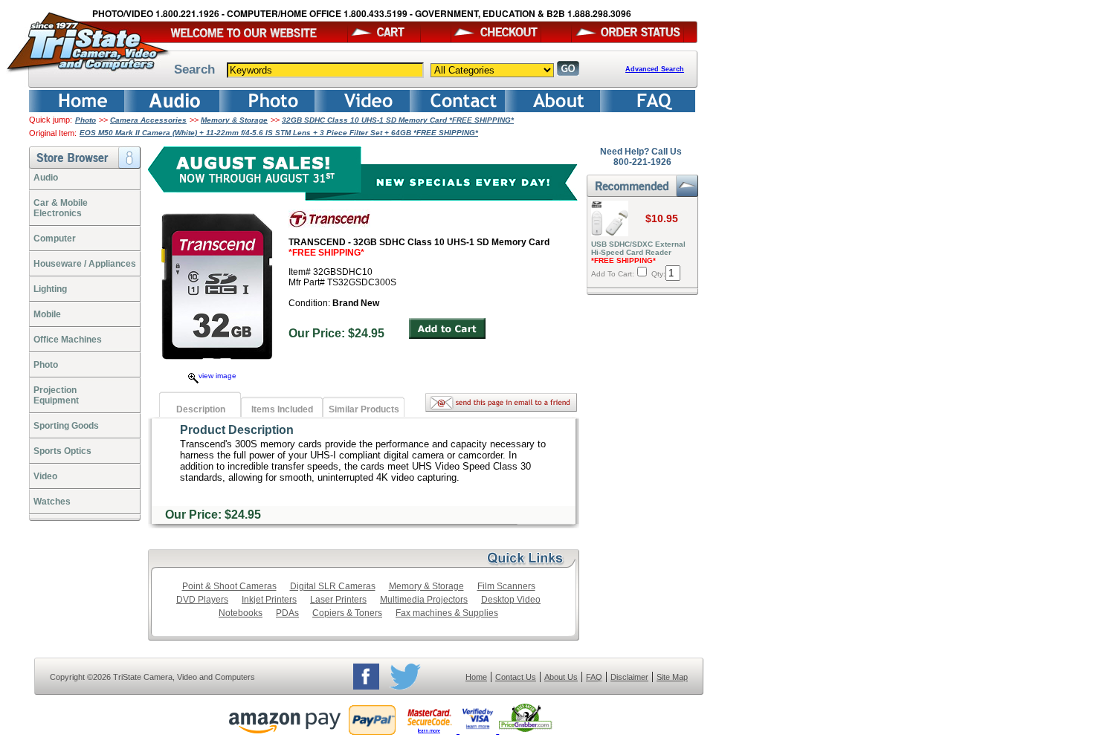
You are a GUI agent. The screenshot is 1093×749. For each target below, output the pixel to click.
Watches (52, 501)
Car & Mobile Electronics (60, 208)
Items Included (282, 409)
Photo (85, 120)
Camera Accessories (148, 120)
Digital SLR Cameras (332, 586)
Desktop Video (511, 599)
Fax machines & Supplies (447, 613)
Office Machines (67, 339)
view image (217, 376)
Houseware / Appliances (84, 264)
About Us (561, 676)
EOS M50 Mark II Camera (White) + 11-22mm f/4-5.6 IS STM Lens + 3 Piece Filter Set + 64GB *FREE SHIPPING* (279, 133)
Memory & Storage (234, 120)
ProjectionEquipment (56, 395)
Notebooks (240, 613)
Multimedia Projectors (424, 599)
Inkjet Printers (269, 599)
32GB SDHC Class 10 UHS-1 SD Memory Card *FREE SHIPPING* (398, 120)
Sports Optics (62, 451)
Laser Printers (338, 599)
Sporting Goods (66, 426)
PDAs (287, 613)
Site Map (672, 676)
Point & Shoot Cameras (229, 586)
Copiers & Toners (347, 613)
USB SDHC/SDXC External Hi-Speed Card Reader (638, 252)
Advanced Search (654, 69)
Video (45, 476)
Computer (54, 238)
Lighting (50, 289)
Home (476, 676)
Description (200, 409)
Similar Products (364, 409)
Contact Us (515, 676)
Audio (45, 177)
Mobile (47, 314)
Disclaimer (629, 676)
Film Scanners (506, 586)
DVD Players (202, 599)
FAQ (594, 676)
